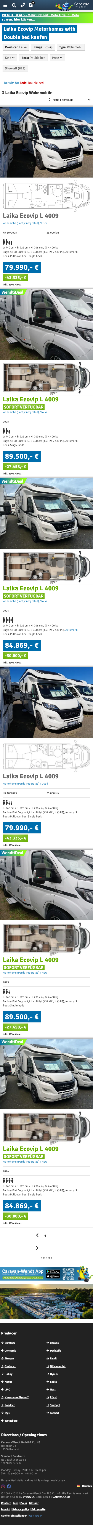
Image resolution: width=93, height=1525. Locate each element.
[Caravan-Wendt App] (46, 1282)
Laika (53, 1382)
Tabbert (54, 1413)
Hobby (8, 1374)
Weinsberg (11, 1420)
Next (53, 1389)
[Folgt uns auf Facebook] (9, 1487)
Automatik (71, 630)
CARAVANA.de (61, 1497)
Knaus (8, 1382)
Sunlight (55, 1405)
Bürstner (10, 1343)
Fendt (53, 1358)
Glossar (33, 1503)
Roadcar (10, 1405)
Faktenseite (38, 1509)
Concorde (10, 1350)
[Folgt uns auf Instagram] (3, 1487)
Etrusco (9, 1358)
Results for (11, 83)
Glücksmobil (58, 1366)
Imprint (5, 1509)
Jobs (15, 1503)
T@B (7, 1413)
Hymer (54, 1374)
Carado (54, 1343)
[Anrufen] (22, 4)
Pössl (53, 1397)
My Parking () (34, 6)
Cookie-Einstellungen (14, 1515)
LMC (7, 1389)
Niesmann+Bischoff (17, 1397)
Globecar (10, 1366)
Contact (6, 1503)
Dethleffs (55, 1350)
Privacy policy (20, 1509)
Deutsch (86, 1486)
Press (23, 1503)
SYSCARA (28, 1497)
